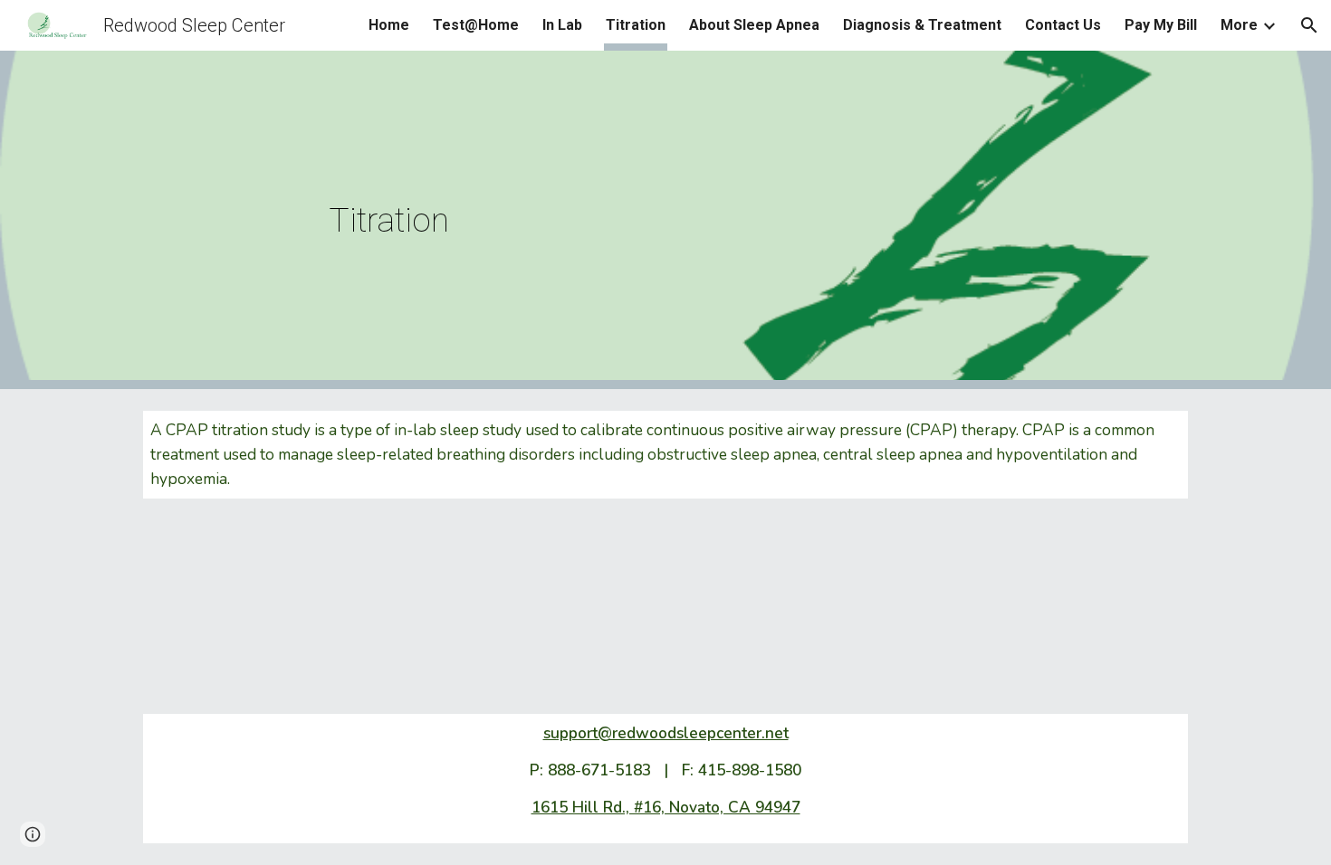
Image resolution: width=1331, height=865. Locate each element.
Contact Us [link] (1063, 24)
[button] (1309, 25)
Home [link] (389, 24)
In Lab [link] (562, 24)
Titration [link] (636, 24)
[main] (665, 220)
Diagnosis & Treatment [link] (922, 24)
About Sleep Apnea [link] (754, 24)
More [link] (1239, 24)
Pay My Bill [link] (1161, 24)
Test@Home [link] (476, 24)
